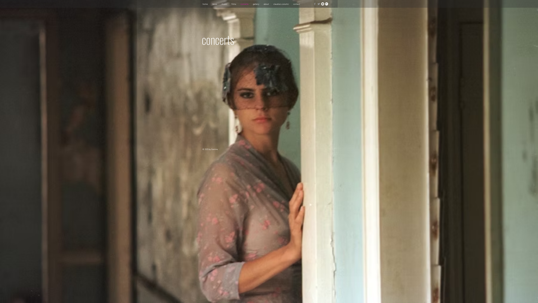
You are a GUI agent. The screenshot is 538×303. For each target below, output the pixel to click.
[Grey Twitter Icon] (318, 3)
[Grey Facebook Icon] (314, 3)
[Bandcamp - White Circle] (326, 3)
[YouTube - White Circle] (322, 3)
